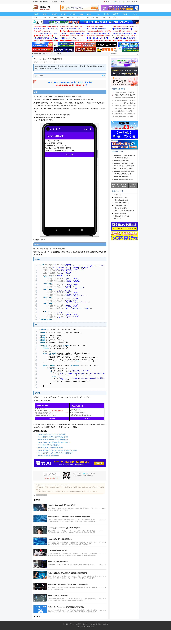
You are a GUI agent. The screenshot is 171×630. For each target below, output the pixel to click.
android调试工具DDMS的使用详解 (124, 116)
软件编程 (45, 53)
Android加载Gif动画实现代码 (121, 158)
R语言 (109, 17)
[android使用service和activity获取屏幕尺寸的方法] (40, 530)
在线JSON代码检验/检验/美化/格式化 (123, 210)
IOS (83, 17)
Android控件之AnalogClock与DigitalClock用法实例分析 (55, 453)
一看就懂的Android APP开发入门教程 (125, 92)
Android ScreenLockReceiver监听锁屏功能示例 (53, 439)
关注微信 (127, 1)
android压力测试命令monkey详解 (123, 111)
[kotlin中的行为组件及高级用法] (40, 552)
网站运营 (115, 14)
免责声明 (85, 624)
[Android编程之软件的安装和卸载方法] (40, 541)
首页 (40, 53)
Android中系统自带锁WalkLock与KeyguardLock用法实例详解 (57, 450)
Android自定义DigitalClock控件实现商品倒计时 (53, 437)
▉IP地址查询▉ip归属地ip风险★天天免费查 (72, 31)
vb (40, 17)
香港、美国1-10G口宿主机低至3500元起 (98, 33)
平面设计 (124, 14)
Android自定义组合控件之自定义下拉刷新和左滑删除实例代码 (68, 573)
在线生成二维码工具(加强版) (121, 216)
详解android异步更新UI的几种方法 (122, 168)
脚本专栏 (63, 14)
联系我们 (78, 624)
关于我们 (65, 624)
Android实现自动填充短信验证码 (58, 595)
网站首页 (36, 14)
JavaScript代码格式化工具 (120, 197)
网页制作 (45, 14)
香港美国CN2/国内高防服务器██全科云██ (46, 40)
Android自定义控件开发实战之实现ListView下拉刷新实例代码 (68, 584)
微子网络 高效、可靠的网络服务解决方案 (98, 35)
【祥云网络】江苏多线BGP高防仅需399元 (125, 35)
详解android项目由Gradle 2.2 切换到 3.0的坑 (125, 166)
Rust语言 (68, 17)
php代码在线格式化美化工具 (121, 202)
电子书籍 (97, 14)
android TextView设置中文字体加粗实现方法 (126, 103)
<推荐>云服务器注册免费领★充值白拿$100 (46, 26)
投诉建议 (98, 624)
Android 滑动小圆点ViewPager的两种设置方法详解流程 (128, 163)
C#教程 (35, 17)
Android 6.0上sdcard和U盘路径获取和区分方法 (126, 171)
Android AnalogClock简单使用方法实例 (50, 447)
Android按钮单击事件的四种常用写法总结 (126, 113)
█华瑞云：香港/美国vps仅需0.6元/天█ (97, 38)
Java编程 (56, 17)
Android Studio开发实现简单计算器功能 (124, 155)
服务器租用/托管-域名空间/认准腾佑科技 (124, 38)
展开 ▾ (103, 75)
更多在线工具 (117, 218)
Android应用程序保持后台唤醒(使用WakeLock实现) (54, 442)
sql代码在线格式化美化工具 (121, 205)
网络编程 (54, 14)
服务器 (89, 14)
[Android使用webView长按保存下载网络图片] (40, 507)
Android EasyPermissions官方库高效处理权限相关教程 (66, 607)
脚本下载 (72, 14)
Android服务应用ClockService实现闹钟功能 (52, 434)
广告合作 (72, 624)
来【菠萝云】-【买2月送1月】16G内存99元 (46, 28)
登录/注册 (108, 1)
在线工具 (61, 1)
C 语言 (49, 17)
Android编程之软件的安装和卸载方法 (60, 539)
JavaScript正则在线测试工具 (121, 213)
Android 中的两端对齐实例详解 (58, 562)
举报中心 (117, 1)
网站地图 (92, 624)
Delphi (62, 17)
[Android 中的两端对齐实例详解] (40, 564)
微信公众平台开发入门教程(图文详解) (125, 95)
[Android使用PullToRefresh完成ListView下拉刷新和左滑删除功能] (40, 518)
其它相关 (115, 17)
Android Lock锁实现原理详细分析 (48, 455)
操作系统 (106, 14)
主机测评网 (54, 1)
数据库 (81, 14)
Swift (88, 17)
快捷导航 (135, 1)
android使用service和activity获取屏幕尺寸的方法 (64, 528)
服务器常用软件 (44, 1)
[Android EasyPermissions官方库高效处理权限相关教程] (40, 609)
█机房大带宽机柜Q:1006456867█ (122, 28)
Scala (92, 17)
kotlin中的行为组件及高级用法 (57, 550)
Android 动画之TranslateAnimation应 (124, 108)
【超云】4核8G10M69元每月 (68, 38)
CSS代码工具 (117, 194)
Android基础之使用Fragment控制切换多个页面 (127, 97)
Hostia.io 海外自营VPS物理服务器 (96, 28)
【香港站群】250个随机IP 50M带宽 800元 (72, 33)
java (73, 17)
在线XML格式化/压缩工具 (120, 200)
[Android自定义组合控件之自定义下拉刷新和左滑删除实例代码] (40, 575)
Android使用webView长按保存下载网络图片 (62, 505)
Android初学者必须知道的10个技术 (123, 179)
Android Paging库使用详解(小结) (122, 174)
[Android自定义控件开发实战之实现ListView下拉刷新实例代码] (40, 586)
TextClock (44, 495)
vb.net (44, 17)
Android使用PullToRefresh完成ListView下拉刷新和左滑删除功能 (69, 516)
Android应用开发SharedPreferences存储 (125, 105)
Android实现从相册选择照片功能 (122, 176)
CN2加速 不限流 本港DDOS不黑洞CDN (71, 26)
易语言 (97, 17)
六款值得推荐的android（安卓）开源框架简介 (127, 100)
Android (78, 17)
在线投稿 (105, 624)
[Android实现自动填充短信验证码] (40, 598)
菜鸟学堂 (35, 1)
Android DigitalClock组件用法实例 (48, 445)
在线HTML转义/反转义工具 (121, 208)
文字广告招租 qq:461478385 (95, 26)
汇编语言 (104, 17)
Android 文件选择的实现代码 (121, 160)
